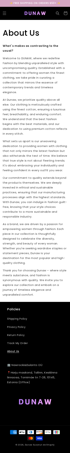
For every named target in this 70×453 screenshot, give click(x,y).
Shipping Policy (17, 319)
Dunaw (28, 444)
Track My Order (17, 343)
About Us (13, 351)
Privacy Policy (16, 327)
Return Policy (16, 335)
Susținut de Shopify (44, 444)
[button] (4, 13)
